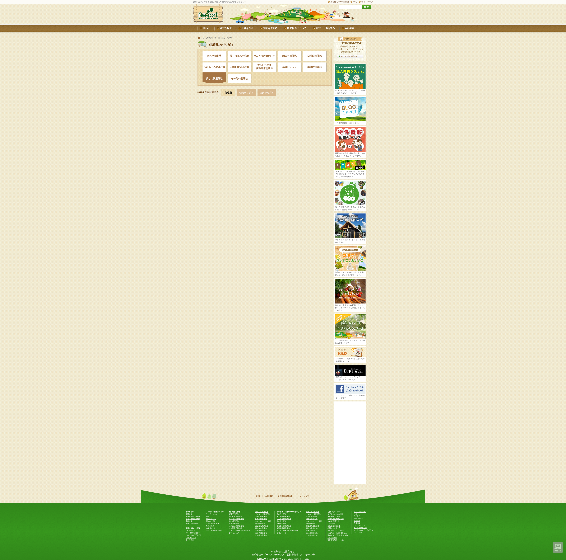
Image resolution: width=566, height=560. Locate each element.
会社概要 (269, 496)
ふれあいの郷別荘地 (236, 526)
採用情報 (357, 521)
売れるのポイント (334, 526)
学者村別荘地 (314, 67)
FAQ (355, 2)
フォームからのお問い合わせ (350, 56)
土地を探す (190, 521)
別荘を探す (190, 514)
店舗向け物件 (211, 521)
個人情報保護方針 (285, 496)
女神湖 (239, 67)
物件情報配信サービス (336, 540)
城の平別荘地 (260, 523)
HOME (257, 496)
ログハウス (210, 526)
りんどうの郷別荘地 (236, 519)
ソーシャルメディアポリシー (364, 530)
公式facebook (332, 537)
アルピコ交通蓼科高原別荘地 (264, 67)
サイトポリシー (359, 525)
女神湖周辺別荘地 (235, 528)
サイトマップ (367, 2)
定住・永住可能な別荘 (214, 530)
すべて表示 (190, 540)
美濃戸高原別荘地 (261, 512)
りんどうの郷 (264, 56)
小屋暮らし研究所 (334, 528)
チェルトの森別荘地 (262, 514)
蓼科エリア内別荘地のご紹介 (338, 535)
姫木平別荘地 (214, 56)
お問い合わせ (358, 518)
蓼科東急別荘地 (261, 528)
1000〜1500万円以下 (193, 535)
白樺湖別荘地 (314, 56)
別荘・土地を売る (192, 523)
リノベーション (211, 514)
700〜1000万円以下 (193, 533)
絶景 (207, 516)
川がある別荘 (211, 519)
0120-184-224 (350, 43)
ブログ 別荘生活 (333, 521)
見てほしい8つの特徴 (339, 2)
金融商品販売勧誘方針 (336, 519)
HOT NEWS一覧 (360, 512)
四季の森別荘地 (261, 519)
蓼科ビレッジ (289, 67)
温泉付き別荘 (211, 528)
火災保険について (334, 516)
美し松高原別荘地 (235, 516)
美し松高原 (239, 56)
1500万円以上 (191, 537)
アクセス (357, 516)
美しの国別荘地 (214, 78)
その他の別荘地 (239, 78)
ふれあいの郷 (214, 67)
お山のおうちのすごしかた (337, 533)
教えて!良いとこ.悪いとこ (337, 530)
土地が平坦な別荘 (212, 523)
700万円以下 (190, 530)
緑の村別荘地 (289, 56)
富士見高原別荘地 (261, 526)
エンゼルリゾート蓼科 (263, 521)
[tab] (229, 92)
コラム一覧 (332, 523)
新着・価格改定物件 (193, 519)
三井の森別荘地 (261, 516)
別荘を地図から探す (193, 516)
